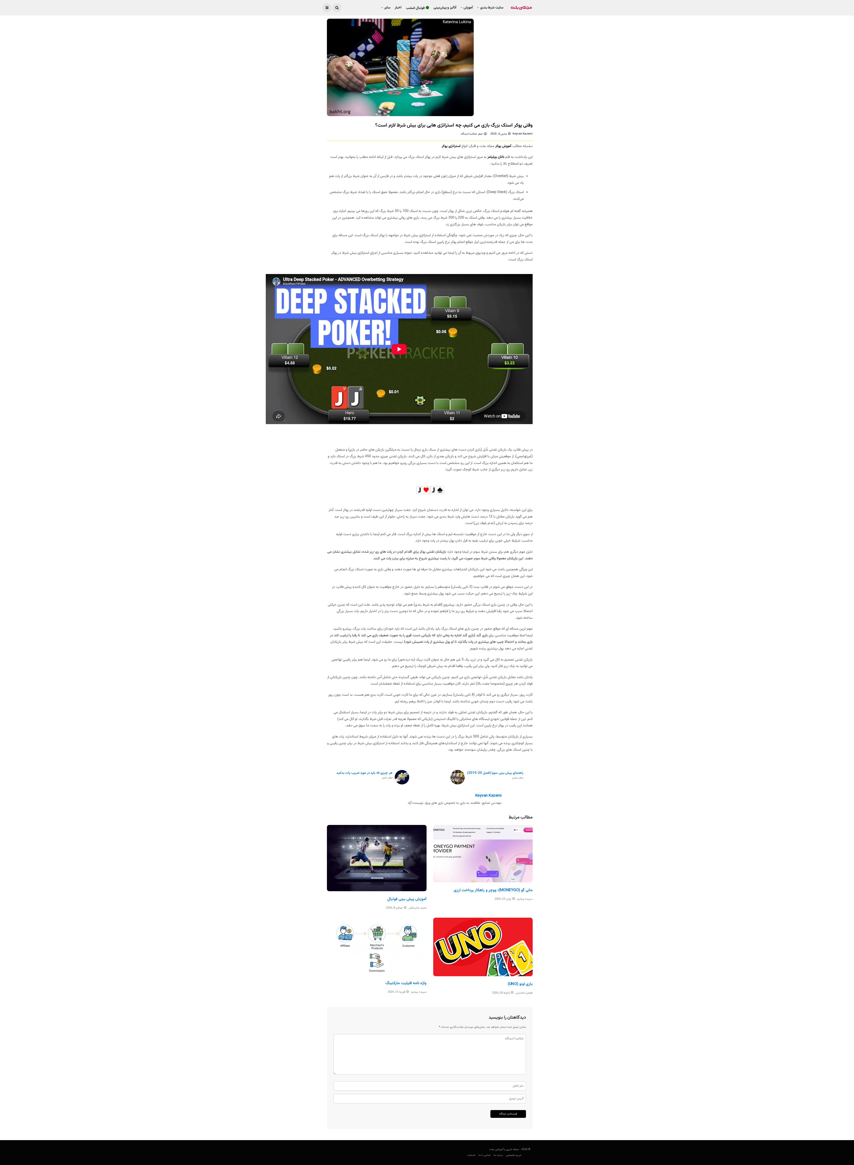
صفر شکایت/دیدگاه (471, 134)
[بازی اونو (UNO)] (483, 947)
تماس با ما (484, 1155)
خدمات (471, 1155)
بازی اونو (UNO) (520, 984)
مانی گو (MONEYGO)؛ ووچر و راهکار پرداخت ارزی (493, 890)
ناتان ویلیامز (495, 157)
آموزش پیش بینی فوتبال (406, 899)
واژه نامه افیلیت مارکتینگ (405, 983)
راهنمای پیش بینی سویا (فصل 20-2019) (495, 775)
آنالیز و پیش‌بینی (444, 7)
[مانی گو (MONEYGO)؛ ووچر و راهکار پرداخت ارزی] (483, 853)
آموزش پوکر (503, 146)
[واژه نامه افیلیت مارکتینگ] (377, 946)
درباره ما (498, 1155)
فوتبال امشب (415, 8)
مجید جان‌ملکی (418, 908)
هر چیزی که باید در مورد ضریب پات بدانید (364, 775)
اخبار (398, 7)
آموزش (468, 7)
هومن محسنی (524, 993)
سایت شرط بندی (491, 7)
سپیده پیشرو (525, 899)
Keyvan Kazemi (523, 134)
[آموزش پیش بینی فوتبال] (377, 858)
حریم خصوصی (514, 1155)
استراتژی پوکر (451, 146)
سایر (387, 7)
